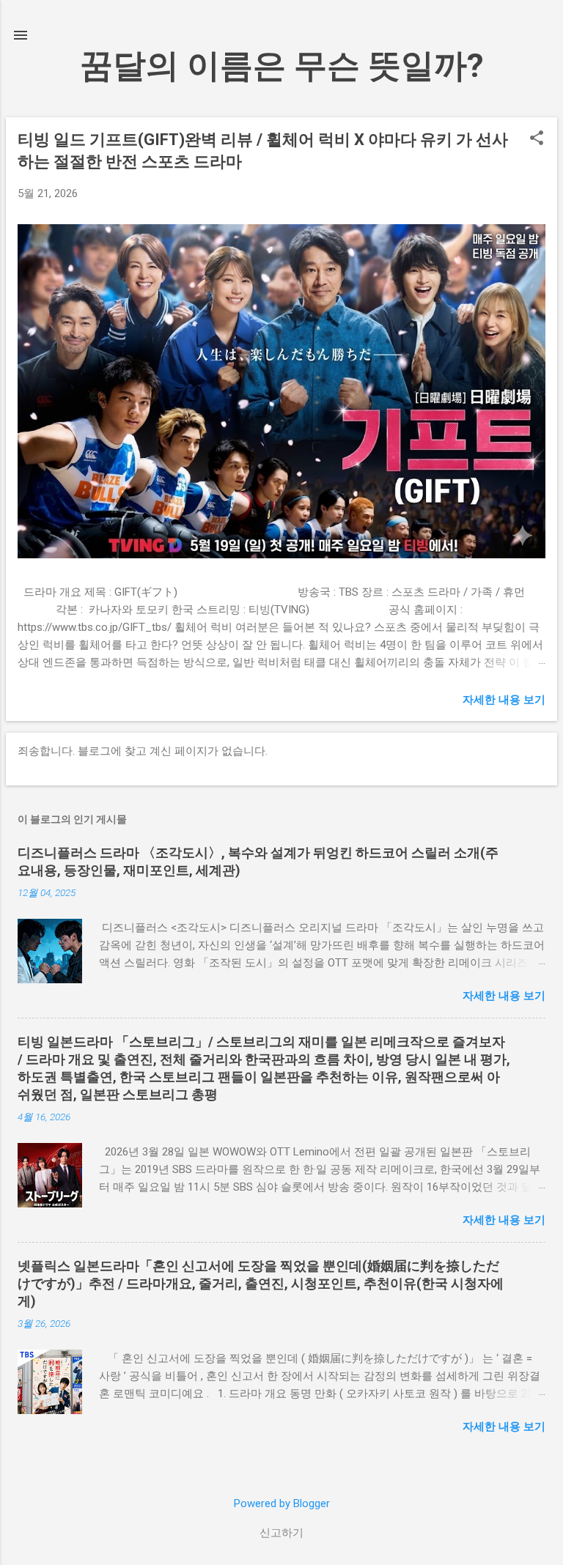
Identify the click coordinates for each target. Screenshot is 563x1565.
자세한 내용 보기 (504, 699)
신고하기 (281, 1532)
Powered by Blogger (282, 1503)
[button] (536, 139)
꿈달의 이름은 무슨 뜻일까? (282, 65)
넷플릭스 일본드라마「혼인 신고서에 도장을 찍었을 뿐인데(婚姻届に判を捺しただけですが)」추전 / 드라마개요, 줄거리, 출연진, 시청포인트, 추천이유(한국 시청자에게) (261, 1283)
